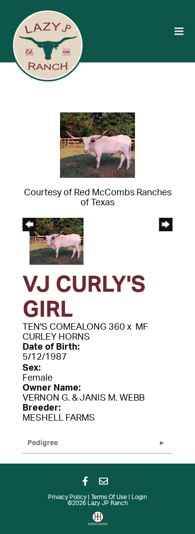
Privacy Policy (67, 497)
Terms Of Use (109, 497)
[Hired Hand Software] (98, 522)
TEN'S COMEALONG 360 (73, 327)
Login (139, 497)
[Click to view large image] (97, 144)
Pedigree (43, 443)
